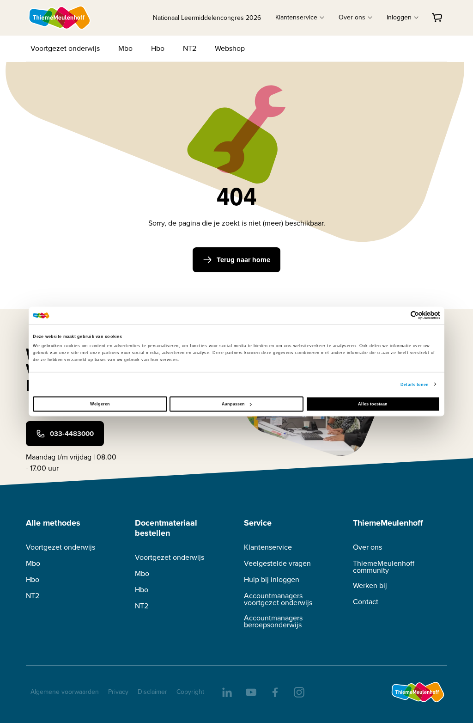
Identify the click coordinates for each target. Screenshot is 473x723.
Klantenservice (268, 547)
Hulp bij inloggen (271, 579)
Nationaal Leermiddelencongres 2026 (207, 18)
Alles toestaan (373, 404)
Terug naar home (243, 260)
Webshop (230, 48)
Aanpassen (233, 404)
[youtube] (250, 691)
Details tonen (414, 384)
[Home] (60, 17)
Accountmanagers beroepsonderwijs (273, 621)
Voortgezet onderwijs (65, 48)
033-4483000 (72, 434)
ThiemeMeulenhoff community (383, 567)
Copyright (190, 692)
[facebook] (274, 691)
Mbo (125, 48)
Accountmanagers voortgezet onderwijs (278, 599)
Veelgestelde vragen (277, 563)
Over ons (367, 547)
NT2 (189, 48)
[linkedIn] (226, 691)
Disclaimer (152, 692)
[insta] (298, 691)
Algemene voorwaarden (64, 692)
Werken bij (370, 585)
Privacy (118, 692)
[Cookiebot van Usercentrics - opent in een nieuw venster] (399, 315)
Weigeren (100, 404)
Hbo (157, 48)
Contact (365, 601)
